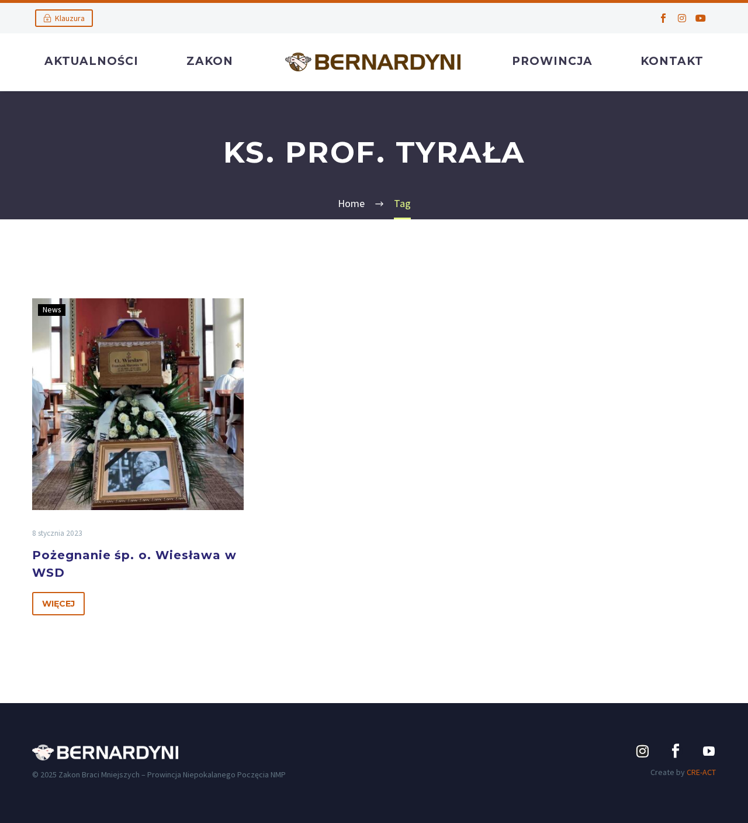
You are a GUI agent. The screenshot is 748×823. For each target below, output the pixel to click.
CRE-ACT (701, 772)
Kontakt (672, 61)
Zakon (209, 61)
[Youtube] (700, 18)
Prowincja (552, 61)
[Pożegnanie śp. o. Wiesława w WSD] (138, 404)
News (52, 310)
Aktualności (91, 61)
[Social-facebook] (663, 18)
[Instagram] (682, 18)
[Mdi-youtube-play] (709, 751)
